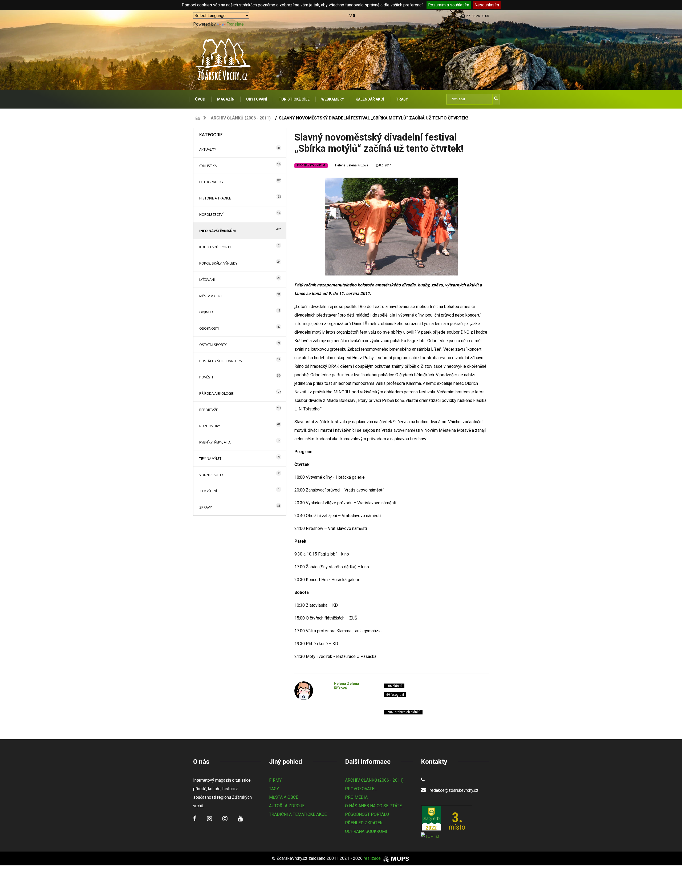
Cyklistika (208, 165)
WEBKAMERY (332, 99)
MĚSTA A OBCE (283, 797)
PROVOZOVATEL (361, 788)
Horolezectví (211, 214)
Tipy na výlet (210, 458)
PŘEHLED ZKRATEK (364, 822)
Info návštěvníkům (217, 230)
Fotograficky (211, 181)
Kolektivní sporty (215, 247)
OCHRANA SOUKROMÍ (366, 831)
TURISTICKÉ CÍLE (294, 99)
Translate (235, 24)
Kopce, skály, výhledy (218, 263)
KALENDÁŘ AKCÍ (370, 99)
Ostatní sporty (213, 344)
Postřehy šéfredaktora (220, 360)
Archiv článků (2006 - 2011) (241, 118)
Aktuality (207, 149)
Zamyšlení (208, 491)
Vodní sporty (211, 474)
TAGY (274, 788)
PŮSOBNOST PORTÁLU (367, 814)
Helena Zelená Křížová (351, 165)
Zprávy (205, 507)
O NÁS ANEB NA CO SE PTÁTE (373, 805)
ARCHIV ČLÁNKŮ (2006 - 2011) (374, 780)
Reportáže (208, 409)
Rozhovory (209, 425)
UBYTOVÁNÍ (256, 99)
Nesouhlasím (486, 4)
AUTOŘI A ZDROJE (287, 805)
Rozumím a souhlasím (448, 4)
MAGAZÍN (225, 99)
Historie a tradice (215, 198)
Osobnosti (209, 328)
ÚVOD (200, 99)
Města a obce (211, 295)
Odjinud (206, 312)
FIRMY (275, 780)
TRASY (402, 99)
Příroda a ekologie (216, 393)
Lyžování (207, 279)
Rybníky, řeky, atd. (215, 442)
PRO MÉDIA (356, 797)
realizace (373, 858)
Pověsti (206, 377)
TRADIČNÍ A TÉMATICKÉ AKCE (298, 814)
